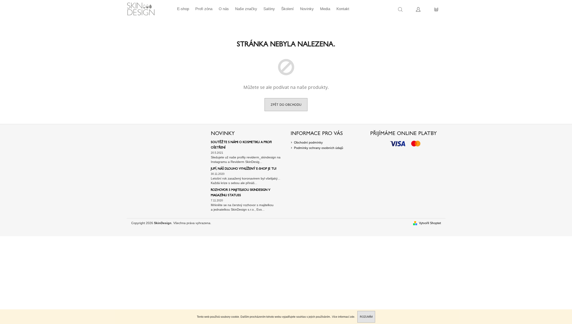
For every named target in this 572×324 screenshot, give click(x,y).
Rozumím (366, 316)
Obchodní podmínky (308, 142)
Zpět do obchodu (286, 104)
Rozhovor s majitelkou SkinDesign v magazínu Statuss (240, 193)
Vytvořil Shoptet (430, 223)
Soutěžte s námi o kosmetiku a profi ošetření (241, 145)
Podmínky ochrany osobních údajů (318, 148)
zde (352, 316)
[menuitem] (183, 9)
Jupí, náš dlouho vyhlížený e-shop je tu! (243, 169)
